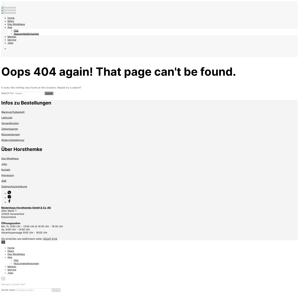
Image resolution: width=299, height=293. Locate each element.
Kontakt (5, 169)
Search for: (7, 93)
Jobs (10, 42)
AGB (3, 180)
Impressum (7, 175)
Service (11, 39)
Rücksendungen (10, 134)
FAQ (16, 30)
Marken (11, 36)
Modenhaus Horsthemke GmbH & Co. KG (26, 207)
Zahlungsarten (9, 128)
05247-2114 (50, 238)
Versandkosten (10, 123)
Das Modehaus (16, 24)
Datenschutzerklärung (14, 186)
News (10, 21)
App (9, 27)
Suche (56, 290)
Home (10, 17)
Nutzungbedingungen (26, 33)
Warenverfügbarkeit (13, 112)
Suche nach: (8, 289)
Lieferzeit (6, 117)
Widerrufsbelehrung (12, 140)
